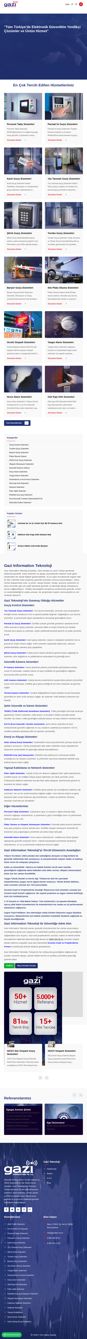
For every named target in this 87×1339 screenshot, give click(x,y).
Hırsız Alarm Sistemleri (18, 472)
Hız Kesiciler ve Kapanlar (17, 1229)
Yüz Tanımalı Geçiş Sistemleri (64, 178)
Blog (49, 1183)
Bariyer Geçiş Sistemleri (19, 452)
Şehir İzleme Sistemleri (16, 1317)
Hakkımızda (51, 1169)
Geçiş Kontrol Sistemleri (19, 445)
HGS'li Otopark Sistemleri (62, 1051)
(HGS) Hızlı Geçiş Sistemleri (20, 460)
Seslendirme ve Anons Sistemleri (20, 1275)
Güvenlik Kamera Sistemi (19, 468)
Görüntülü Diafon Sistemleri (20, 502)
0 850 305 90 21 (53, 1238)
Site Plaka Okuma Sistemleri (63, 288)
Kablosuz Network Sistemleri (19, 1303)
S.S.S (49, 1178)
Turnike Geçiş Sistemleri (19, 449)
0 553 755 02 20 (53, 1243)
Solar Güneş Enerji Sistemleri (19, 1322)
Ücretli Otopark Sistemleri (21, 342)
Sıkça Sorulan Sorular (26, 966)
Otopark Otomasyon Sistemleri (21, 464)
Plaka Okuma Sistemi (18, 456)
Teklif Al (9, 966)
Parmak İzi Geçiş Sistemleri (63, 124)
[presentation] (40, 1078)
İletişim (50, 1174)
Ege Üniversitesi (15, 1122)
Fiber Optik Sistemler (17, 491)
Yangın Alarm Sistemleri (18, 476)
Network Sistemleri (16, 487)
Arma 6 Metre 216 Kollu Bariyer (33, 546)
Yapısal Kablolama (15, 1312)
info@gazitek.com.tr (55, 1233)
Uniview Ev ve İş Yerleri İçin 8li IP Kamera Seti (40, 523)
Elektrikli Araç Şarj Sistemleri (20, 495)
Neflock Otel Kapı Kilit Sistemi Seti (34, 534)
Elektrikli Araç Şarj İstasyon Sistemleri (22, 1294)
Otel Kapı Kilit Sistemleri (19, 483)
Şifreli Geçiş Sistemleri (19, 233)
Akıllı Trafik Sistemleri (16, 1224)
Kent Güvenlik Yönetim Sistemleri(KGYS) (25, 499)
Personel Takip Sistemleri (21, 124)
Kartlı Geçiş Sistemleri (19, 178)
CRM (67, 4)
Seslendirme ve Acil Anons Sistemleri (24, 479)
